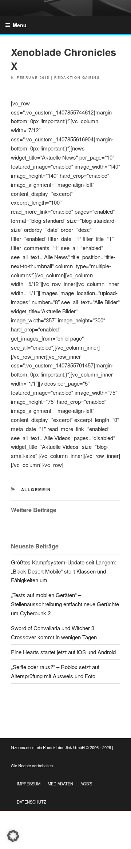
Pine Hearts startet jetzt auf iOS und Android (63, 652)
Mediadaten (60, 783)
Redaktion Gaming (77, 77)
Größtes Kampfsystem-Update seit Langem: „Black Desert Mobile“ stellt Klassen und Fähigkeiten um (63, 571)
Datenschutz (31, 802)
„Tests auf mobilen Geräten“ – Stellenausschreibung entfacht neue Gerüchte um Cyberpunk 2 (65, 604)
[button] (13, 836)
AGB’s (86, 783)
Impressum (28, 783)
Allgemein (36, 489)
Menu (20, 25)
